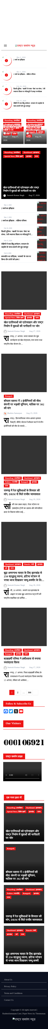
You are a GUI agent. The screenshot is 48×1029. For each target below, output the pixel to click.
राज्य (36, 156)
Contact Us (8, 1000)
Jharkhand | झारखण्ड (31, 152)
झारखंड (28, 156)
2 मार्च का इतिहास (19, 60)
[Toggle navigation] (5, 45)
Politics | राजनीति (11, 482)
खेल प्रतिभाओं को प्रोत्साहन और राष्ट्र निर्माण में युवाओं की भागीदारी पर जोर (12, 127)
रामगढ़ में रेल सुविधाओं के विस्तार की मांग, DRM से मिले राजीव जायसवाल (34, 127)
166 (29, 692)
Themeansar (40, 1013)
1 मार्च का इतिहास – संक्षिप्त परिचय (24, 74)
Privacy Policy (10, 986)
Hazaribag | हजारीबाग (12, 120)
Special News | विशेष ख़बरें (13, 156)
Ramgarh (8, 396)
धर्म (6, 568)
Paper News (27, 1013)
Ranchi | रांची (29, 564)
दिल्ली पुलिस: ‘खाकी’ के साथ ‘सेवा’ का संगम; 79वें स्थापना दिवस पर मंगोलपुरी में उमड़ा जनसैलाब (15, 234)
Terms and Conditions (13, 993)
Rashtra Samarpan (15, 413)
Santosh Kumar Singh (16, 195)
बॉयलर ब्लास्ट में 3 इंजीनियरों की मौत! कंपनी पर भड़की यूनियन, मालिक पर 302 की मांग (24, 404)
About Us (8, 980)
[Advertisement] (24, 27)
